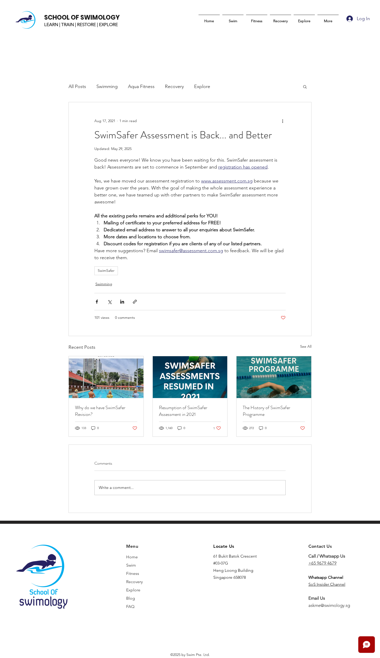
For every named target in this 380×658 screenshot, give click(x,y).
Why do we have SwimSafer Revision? (100, 411)
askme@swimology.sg (329, 605)
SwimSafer (106, 270)
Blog (130, 598)
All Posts (77, 86)
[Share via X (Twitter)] (109, 301)
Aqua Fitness (141, 86)
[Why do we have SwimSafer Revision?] (106, 377)
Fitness (132, 573)
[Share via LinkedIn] (122, 301)
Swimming (107, 86)
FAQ (130, 606)
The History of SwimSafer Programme (266, 411)
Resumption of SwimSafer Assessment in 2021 (183, 411)
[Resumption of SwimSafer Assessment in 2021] (190, 377)
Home (132, 556)
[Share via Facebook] (96, 301)
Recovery (174, 86)
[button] (304, 86)
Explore (202, 86)
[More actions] (282, 121)
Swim (131, 565)
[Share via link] (134, 301)
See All (305, 346)
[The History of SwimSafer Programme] (274, 377)
